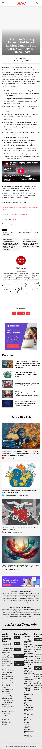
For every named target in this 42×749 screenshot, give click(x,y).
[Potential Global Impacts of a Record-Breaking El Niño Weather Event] (7, 374)
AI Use (17, 643)
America (10, 230)
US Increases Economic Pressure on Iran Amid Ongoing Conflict (27, 384)
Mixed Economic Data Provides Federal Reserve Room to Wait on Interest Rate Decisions (26, 403)
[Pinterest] (23, 313)
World (36, 232)
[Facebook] (14, 313)
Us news (18, 232)
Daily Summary (28, 660)
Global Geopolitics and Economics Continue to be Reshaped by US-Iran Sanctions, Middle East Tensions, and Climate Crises (27, 364)
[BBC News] (21, 260)
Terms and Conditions (18, 663)
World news (6, 234)
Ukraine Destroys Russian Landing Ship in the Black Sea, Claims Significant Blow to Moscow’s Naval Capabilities (10, 245)
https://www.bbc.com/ (22, 214)
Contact (17, 649)
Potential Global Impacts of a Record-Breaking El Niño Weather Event (26, 374)
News (12, 232)
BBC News (22, 58)
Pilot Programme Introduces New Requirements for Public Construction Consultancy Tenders (26, 394)
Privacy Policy (17, 656)
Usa (24, 232)
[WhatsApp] (28, 313)
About (17, 637)
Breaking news (30, 230)
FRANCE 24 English (10, 495)
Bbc (16, 230)
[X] (19, 313)
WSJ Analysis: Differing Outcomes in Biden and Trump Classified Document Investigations (31, 244)
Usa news (29, 232)
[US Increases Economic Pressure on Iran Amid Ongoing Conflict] (7, 384)
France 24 (27, 677)
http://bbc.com (21, 271)
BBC (21, 35)
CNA (6, 569)
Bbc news (22, 230)
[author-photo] (3, 458)
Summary (7, 458)
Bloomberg (27, 735)
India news (6, 232)
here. (14, 219)
